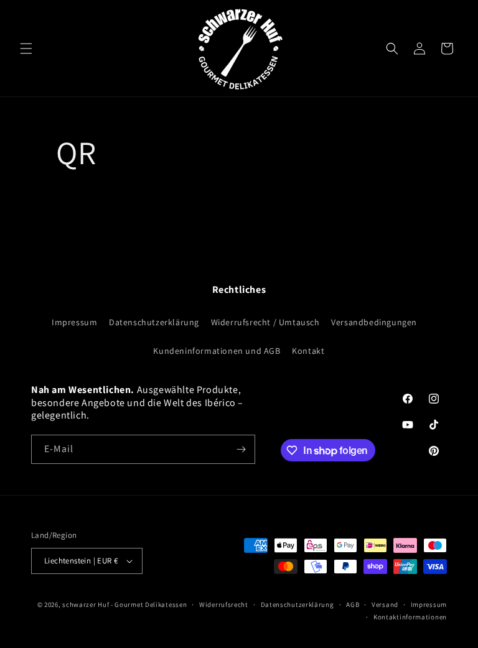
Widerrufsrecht (223, 604)
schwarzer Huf (85, 604)
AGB (352, 604)
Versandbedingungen (374, 322)
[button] (26, 48)
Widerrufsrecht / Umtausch (265, 322)
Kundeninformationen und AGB (216, 350)
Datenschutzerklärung (154, 322)
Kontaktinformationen (410, 617)
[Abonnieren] (241, 449)
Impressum (74, 322)
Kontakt (308, 350)
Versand (385, 604)
